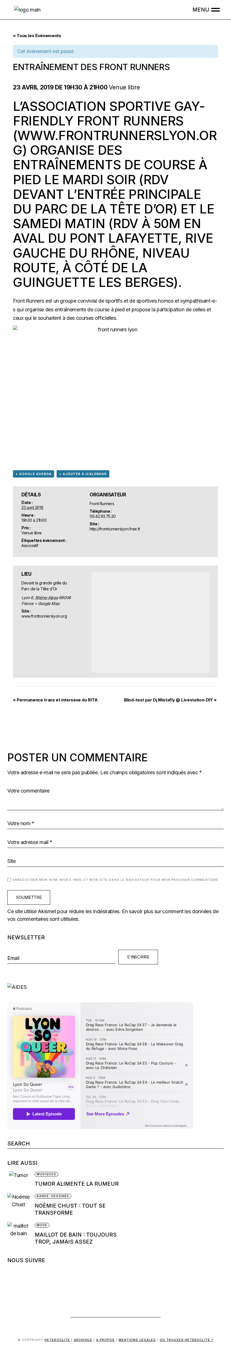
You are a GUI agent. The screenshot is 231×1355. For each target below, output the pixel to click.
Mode (42, 1225)
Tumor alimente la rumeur (77, 1184)
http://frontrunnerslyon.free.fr (115, 528)
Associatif (29, 545)
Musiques (46, 1174)
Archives (83, 1340)
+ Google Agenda (33, 474)
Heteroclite (57, 1340)
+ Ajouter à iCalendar (83, 474)
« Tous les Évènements (37, 35)
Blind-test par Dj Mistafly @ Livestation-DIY (170, 700)
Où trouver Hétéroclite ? (186, 1340)
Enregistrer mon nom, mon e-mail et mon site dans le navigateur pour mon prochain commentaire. (116, 880)
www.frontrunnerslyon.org (115, 143)
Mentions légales (137, 1340)
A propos (105, 1340)
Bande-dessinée (53, 1196)
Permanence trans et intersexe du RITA (55, 700)
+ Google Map (47, 603)
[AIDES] (115, 987)
